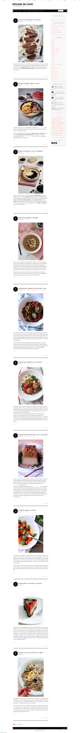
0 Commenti (46, 144)
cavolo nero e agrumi (24, 496)
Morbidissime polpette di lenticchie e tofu (32, 288)
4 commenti (46, 210)
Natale (52, 57)
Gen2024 (15, 85)
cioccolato (53, 121)
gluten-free (62, 124)
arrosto (53, 119)
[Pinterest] (54, 143)
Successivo (20, 724)
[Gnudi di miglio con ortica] (30, 534)
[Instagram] (56, 143)
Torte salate (31, 436)
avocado (56, 119)
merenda (60, 127)
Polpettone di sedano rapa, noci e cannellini (33, 435)
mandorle (53, 127)
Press (24, 10)
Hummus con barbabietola (56, 30)
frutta (58, 124)
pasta (59, 129)
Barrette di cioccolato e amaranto (29, 20)
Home (16, 10)
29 (15, 510)
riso (59, 130)
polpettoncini (15, 484)
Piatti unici (27, 436)
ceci (61, 119)
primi (57, 130)
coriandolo (59, 122)
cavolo (59, 119)
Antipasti (53, 39)
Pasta (23, 511)
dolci (63, 123)
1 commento (45, 718)
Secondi (43, 290)
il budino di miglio (41, 127)
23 (15, 583)
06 (15, 288)
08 (15, 652)
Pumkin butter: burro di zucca (56, 25)
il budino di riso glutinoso (28, 136)
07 (15, 19)
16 (15, 83)
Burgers (52, 43)
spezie (53, 134)
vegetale (52, 135)
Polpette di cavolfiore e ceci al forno (30, 362)
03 (15, 434)
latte (52, 126)
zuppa (61, 135)
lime (56, 126)
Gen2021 (15, 363)
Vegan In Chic (22, 4)
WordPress (35, 728)
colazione (54, 122)
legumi (54, 126)
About (20, 10)
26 (15, 362)
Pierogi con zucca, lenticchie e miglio (30, 652)
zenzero (55, 135)
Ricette (42, 10)
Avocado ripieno (54, 28)
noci (55, 128)
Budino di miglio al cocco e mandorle (30, 151)
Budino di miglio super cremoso (28, 83)
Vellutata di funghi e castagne (28, 218)
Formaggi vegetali (54, 50)
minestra (63, 127)
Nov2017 (15, 654)
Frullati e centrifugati (55, 52)
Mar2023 (15, 152)
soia (61, 132)
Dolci (23, 21)
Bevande (53, 41)
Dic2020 (15, 436)
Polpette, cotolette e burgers (28, 290)
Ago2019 (15, 585)
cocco (60, 121)
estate (55, 124)
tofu (57, 133)
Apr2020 (15, 512)
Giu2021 (15, 290)
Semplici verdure (54, 71)
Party (23, 436)
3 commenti (46, 355)
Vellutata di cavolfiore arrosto (57, 32)
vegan (61, 134)
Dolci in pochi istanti (28, 21)
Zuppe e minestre (25, 219)
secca (52, 132)
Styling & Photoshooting (33, 10)
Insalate (52, 54)
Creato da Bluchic (64, 728)
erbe (52, 124)
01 (15, 217)
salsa (62, 130)
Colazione (24, 85)
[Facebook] (52, 143)
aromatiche (60, 118)
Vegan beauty (54, 75)
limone (59, 126)
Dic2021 (15, 219)
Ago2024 (15, 21)
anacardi (53, 118)
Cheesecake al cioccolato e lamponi (30, 583)
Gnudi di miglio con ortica (27, 510)
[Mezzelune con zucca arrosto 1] (30, 677)
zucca (58, 135)
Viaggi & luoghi (54, 77)
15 (15, 151)
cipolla (57, 121)
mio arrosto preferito (36, 486)
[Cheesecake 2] (31, 624)
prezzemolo (53, 130)
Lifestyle (53, 55)
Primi (52, 66)
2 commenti (46, 76)
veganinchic (56, 91)
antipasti (56, 118)
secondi (55, 132)
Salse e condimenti (37, 290)
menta (57, 127)
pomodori (63, 128)
